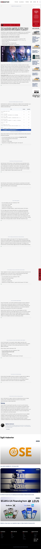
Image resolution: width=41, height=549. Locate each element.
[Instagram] (36, 539)
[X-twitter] (36, 539)
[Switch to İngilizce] (38, 2)
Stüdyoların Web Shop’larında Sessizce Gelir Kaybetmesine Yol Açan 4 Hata (35, 63)
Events (12, 535)
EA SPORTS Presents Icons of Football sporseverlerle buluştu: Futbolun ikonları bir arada (17, 494)
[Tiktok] (36, 541)
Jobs (23, 537)
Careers (2, 535)
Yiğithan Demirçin (9, 424)
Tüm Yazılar (8, 429)
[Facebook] (34, 539)
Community (12, 536)
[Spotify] (35, 541)
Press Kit (2, 537)
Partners (12, 537)
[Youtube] (37, 539)
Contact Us (2, 536)
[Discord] (36, 541)
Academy (24, 536)
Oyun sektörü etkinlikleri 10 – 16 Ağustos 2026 (35, 51)
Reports (24, 535)
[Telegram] (34, 541)
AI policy (35, 537)
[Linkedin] (35, 539)
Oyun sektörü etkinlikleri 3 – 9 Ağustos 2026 (35, 74)
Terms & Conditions (35, 535)
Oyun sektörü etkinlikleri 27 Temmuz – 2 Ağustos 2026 (35, 85)
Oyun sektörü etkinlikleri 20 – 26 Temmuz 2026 (9, 466)
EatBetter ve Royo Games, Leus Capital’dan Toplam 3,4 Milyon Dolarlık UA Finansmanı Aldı (17, 523)
